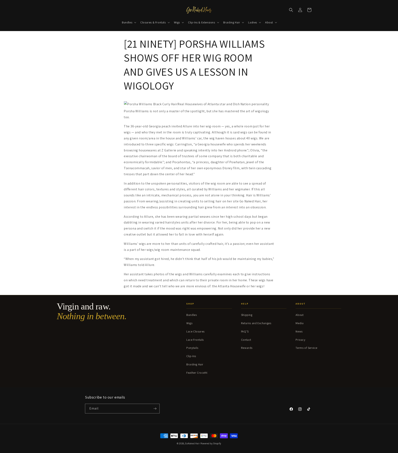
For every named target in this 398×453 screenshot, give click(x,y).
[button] (128, 22)
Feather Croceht (196, 372)
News (299, 331)
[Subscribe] (154, 408)
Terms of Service (306, 348)
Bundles (191, 315)
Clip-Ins (191, 356)
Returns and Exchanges (256, 323)
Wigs (189, 323)
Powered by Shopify (210, 443)
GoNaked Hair (192, 443)
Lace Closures (195, 331)
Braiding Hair (194, 364)
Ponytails (192, 348)
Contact (246, 340)
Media (299, 323)
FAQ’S (245, 331)
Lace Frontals (195, 340)
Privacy (300, 340)
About (299, 315)
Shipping (246, 315)
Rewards (246, 348)
